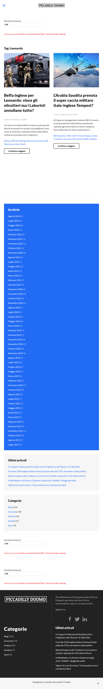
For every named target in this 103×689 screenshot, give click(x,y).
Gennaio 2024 (14, 335)
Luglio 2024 (13, 312)
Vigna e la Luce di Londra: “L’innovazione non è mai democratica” (37, 485)
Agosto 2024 (14, 307)
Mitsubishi (77, 139)
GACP (74, 135)
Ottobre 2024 (14, 298)
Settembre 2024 (15, 303)
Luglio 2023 (13, 362)
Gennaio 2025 (14, 284)
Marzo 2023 (13, 376)
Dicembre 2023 (15, 339)
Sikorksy (8, 144)
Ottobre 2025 (14, 248)
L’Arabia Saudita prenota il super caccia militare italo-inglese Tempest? (75, 100)
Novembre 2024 (15, 294)
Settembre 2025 (15, 252)
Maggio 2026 (14, 225)
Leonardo (39, 140)
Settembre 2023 (15, 353)
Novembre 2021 (15, 431)
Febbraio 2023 (14, 380)
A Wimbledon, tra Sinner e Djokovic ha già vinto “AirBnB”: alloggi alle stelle (42, 480)
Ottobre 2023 (14, 348)
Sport (10, 525)
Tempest (93, 139)
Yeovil (23, 144)
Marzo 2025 (13, 275)
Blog (10, 507)
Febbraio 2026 (14, 234)
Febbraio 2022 (14, 421)
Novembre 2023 (15, 344)
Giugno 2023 (14, 367)
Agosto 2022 (14, 394)
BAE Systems (60, 135)
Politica (11, 516)
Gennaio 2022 (14, 426)
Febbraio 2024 (14, 330)
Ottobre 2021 (14, 435)
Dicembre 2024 (15, 289)
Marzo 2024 (13, 325)
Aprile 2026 (13, 230)
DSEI (68, 135)
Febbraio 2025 (14, 280)
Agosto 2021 (14, 440)
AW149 (14, 140)
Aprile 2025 (13, 271)
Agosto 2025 (14, 257)
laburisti (30, 140)
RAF (46, 140)
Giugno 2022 (14, 403)
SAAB (85, 139)
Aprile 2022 (13, 412)
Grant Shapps (84, 135)
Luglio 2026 (13, 220)
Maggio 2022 (14, 408)
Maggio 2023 (14, 371)
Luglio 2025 (13, 262)
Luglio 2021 (13, 444)
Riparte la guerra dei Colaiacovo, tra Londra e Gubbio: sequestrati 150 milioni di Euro (47, 476)
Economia (12, 511)
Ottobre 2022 (14, 389)
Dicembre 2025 (15, 239)
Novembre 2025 (15, 243)
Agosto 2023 (14, 357)
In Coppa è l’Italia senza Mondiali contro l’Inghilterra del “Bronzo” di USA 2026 (44, 466)
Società (11, 521)
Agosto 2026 (14, 216)
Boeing (22, 140)
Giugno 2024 (14, 316)
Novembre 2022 (15, 385)
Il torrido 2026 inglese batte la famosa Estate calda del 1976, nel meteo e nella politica (47, 471)
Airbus (7, 140)
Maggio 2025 (14, 266)
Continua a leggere (16, 151)
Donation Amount (12, 21)
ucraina (15, 144)
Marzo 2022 (13, 417)
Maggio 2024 (14, 321)
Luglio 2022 (13, 399)
